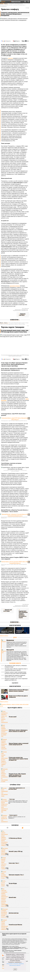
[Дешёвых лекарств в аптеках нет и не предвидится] (4, 818)
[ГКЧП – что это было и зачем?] (4, 883)
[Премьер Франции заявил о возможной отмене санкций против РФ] (4, 744)
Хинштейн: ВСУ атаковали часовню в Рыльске (6, 632)
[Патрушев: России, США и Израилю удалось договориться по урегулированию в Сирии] (4, 775)
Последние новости (15, 663)
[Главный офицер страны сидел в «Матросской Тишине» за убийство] (4, 924)
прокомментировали (15, 285)
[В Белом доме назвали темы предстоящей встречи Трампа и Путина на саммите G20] (4, 759)
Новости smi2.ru (4, 635)
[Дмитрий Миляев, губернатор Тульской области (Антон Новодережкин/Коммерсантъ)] (15, 515)
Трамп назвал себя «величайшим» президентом (20, 631)
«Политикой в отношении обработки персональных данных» (15, 964)
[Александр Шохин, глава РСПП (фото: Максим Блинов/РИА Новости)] (15, 418)
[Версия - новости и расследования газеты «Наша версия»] (4, 2)
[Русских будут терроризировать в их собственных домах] (4, 792)
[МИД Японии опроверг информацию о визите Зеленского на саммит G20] (4, 731)
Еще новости (15, 683)
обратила (10, 58)
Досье (15, 637)
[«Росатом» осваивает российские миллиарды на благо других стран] (4, 913)
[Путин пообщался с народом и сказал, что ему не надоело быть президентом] (4, 717)
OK (15, 969)
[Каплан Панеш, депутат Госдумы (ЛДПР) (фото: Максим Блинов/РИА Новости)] (15, 562)
